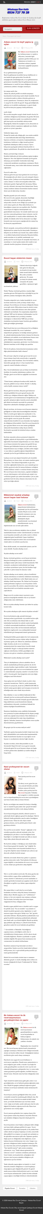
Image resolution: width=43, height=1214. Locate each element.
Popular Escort (10, 1188)
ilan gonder (33, 28)
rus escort (9, 48)
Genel (17, 48)
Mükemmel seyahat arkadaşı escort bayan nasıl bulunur (17, 496)
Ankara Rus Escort (7, 1208)
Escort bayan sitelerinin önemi (18, 258)
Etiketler (33, 1188)
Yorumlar (22, 1188)
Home (4, 36)
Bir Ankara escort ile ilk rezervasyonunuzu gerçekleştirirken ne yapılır (16, 1017)
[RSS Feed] (4, 2)
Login (38, 2)
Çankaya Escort (32, 1208)
